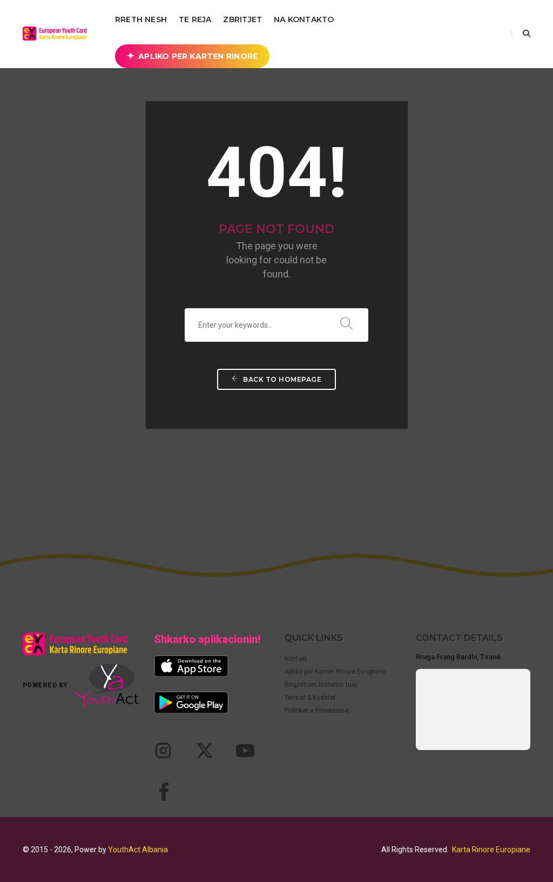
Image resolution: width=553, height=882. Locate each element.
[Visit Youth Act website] (106, 685)
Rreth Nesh (141, 19)
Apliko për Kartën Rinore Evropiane (335, 671)
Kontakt (296, 658)
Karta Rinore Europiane (491, 849)
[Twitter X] (204, 750)
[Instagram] (163, 750)
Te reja (195, 19)
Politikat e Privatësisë (317, 710)
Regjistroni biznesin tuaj (321, 684)
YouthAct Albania (138, 849)
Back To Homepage (281, 379)
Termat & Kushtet (310, 697)
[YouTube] (245, 750)
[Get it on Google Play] (191, 702)
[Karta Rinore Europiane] (58, 33)
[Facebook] (163, 791)
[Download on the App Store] (191, 666)
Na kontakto (304, 19)
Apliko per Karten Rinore (198, 56)
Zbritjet (242, 19)
